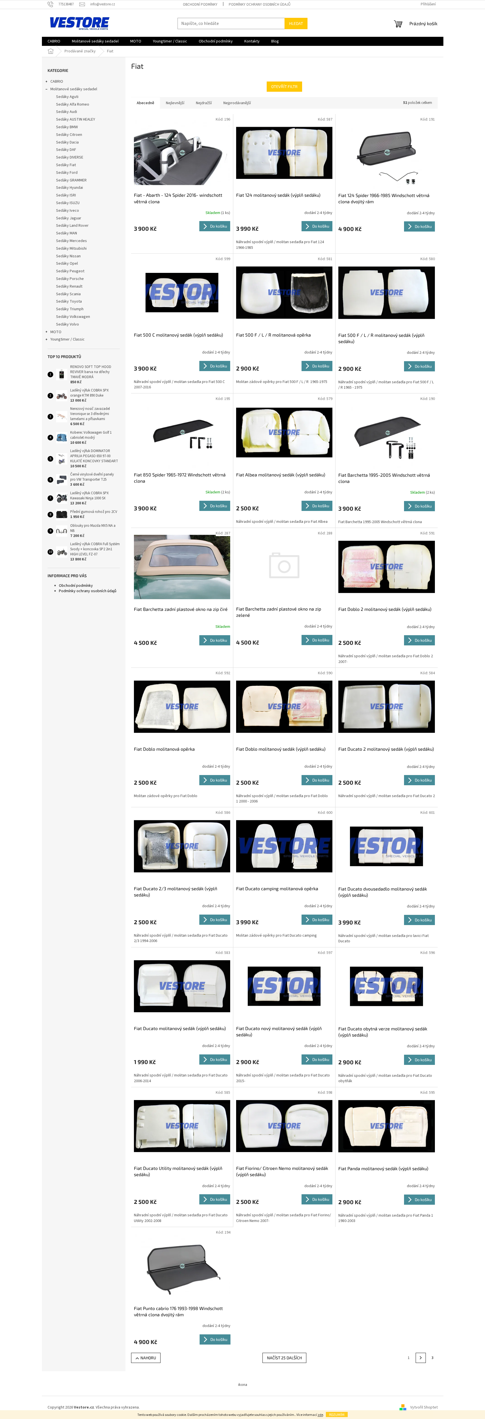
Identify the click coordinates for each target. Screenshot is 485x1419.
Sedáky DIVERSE (69, 157)
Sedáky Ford (67, 172)
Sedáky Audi (66, 112)
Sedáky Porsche (70, 279)
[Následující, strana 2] (421, 1358)
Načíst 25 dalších (284, 1357)
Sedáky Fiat (66, 165)
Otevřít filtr (284, 86)
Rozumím (337, 1414)
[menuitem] (54, 41)
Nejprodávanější (237, 103)
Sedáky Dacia (67, 142)
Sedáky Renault (69, 286)
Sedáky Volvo (67, 324)
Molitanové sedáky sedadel (73, 89)
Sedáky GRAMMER (71, 180)
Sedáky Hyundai (69, 188)
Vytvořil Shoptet (424, 1407)
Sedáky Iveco (67, 210)
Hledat (296, 23)
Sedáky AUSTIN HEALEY (75, 119)
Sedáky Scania (68, 294)
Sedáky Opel (67, 263)
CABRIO (56, 81)
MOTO (55, 332)
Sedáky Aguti (67, 97)
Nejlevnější (175, 103)
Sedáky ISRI (66, 195)
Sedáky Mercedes (71, 241)
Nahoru (148, 1357)
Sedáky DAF (66, 150)
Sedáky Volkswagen (73, 317)
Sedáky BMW (67, 127)
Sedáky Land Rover (72, 225)
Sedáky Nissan (68, 256)
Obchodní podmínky (200, 4)
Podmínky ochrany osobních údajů (259, 4)
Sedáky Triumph (70, 309)
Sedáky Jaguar (68, 218)
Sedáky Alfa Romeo (72, 104)
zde (320, 1414)
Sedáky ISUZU (68, 203)
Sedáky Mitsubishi (71, 248)
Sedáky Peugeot (70, 271)
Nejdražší (204, 103)
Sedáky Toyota (69, 301)
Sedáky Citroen (69, 135)
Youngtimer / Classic (67, 339)
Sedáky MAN (66, 233)
